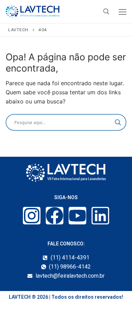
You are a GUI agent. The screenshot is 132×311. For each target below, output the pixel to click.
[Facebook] (54, 215)
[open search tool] (106, 11)
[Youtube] (77, 215)
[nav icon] (122, 11)
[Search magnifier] (118, 122)
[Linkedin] (100, 215)
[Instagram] (31, 215)
